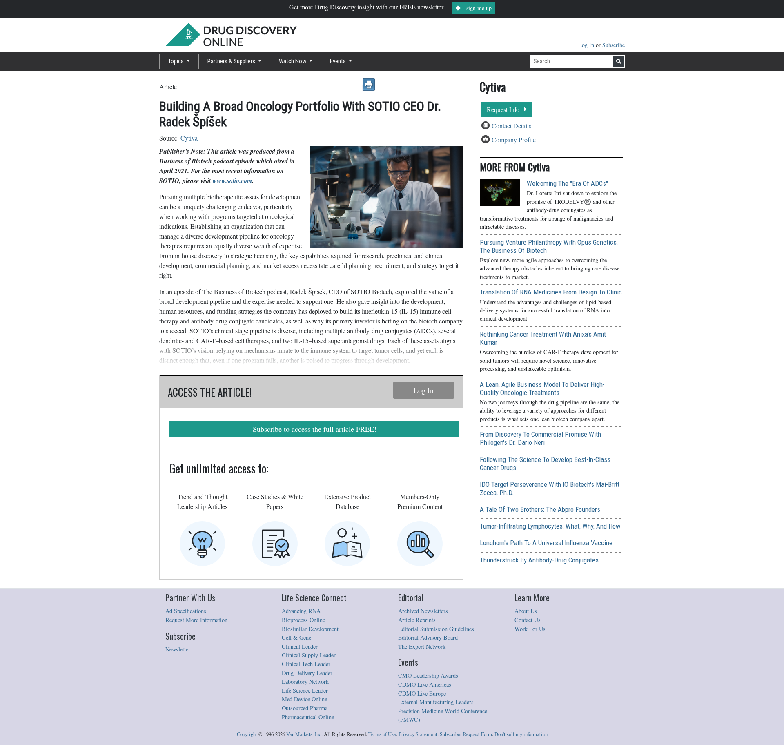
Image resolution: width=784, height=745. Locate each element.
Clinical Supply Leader (309, 655)
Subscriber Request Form (466, 734)
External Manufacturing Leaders (436, 702)
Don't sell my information (521, 734)
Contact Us (527, 620)
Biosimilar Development (310, 629)
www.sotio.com (232, 180)
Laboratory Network (305, 681)
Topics (176, 61)
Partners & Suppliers (231, 61)
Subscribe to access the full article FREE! (314, 429)
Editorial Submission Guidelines (436, 629)
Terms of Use (382, 734)
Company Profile (514, 139)
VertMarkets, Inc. (304, 734)
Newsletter (177, 649)
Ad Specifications (185, 611)
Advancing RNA (301, 611)
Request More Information (196, 620)
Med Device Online (304, 699)
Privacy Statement (418, 734)
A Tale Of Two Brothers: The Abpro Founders (540, 509)
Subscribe (613, 45)
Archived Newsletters (423, 611)
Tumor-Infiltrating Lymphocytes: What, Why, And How (550, 526)
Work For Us (530, 629)
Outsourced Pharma (304, 708)
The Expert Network (421, 646)
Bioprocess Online (303, 620)
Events (338, 61)
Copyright (247, 734)
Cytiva (189, 138)
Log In (587, 45)
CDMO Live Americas (424, 684)
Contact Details (511, 125)
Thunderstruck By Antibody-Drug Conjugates (539, 560)
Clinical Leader (300, 646)
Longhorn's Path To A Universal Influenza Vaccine (546, 543)
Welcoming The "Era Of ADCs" (567, 183)
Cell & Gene (296, 637)
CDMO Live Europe (422, 693)
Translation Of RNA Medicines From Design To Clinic (551, 292)
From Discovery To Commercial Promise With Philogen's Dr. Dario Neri (540, 438)
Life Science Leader (305, 690)
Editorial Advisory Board (428, 637)
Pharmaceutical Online (308, 717)
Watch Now (293, 61)
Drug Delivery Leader (307, 673)
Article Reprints (417, 620)
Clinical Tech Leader (306, 664)
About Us (525, 611)
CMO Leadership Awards (428, 675)
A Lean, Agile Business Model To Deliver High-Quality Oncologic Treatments (542, 388)
